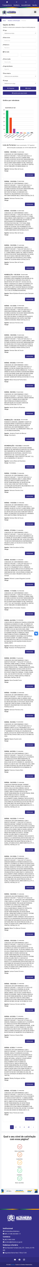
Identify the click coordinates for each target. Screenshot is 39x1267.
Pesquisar (11, 88)
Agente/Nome (8, 66)
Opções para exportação (20, 93)
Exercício (7, 37)
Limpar (29, 88)
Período (6, 52)
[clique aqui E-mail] (15, 1259)
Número (6, 44)
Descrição (7, 59)
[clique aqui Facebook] (19, 1259)
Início (4, 20)
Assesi (13, 1264)
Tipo (5, 30)
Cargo (6, 80)
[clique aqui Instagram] (24, 1259)
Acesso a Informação (14, 20)
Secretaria (7, 73)
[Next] (33, 1127)
